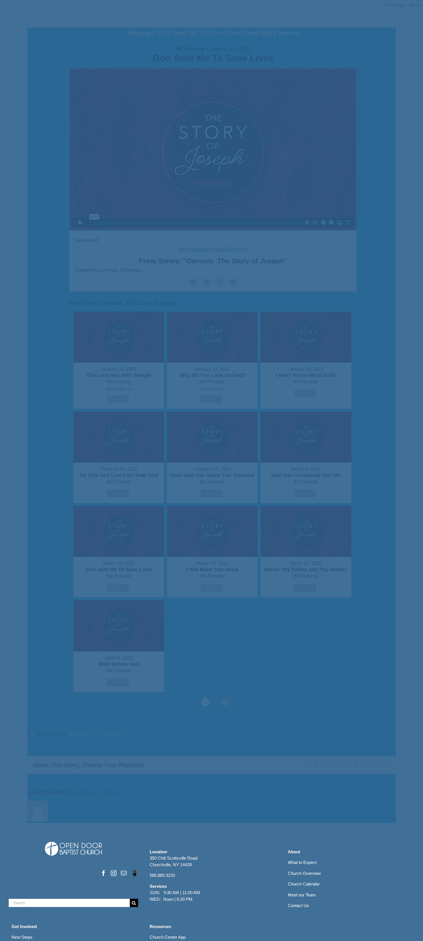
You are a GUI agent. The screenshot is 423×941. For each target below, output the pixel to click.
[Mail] (124, 873)
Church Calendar (304, 883)
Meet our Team (302, 894)
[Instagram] (114, 873)
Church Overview (304, 873)
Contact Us (298, 905)
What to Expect (302, 862)
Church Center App (168, 937)
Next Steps (22, 937)
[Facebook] (103, 873)
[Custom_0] (134, 873)
